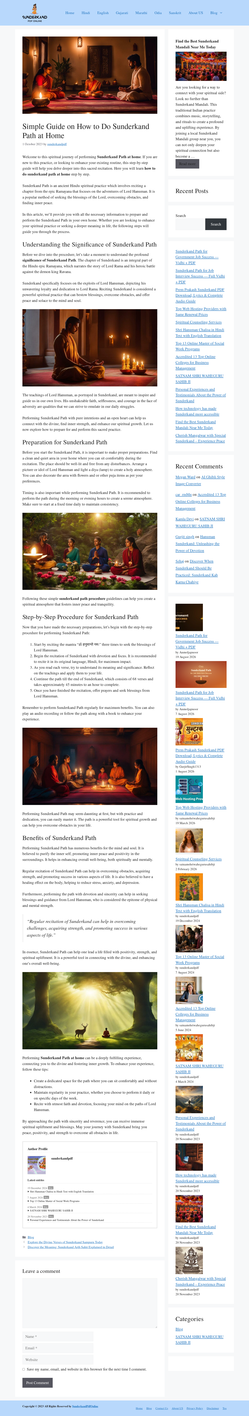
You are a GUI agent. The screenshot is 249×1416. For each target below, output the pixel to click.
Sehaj (180, 561)
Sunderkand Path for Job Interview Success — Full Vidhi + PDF (200, 276)
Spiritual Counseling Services (199, 322)
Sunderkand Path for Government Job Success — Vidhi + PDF (197, 257)
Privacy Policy (195, 1408)
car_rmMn (184, 494)
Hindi (86, 12)
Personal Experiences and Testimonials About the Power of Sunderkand (67, 1220)
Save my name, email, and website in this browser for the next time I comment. (87, 1369)
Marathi (141, 12)
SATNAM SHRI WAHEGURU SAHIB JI (51, 1210)
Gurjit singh (185, 536)
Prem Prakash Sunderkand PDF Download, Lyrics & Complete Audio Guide (200, 295)
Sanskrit (175, 12)
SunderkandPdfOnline (85, 1406)
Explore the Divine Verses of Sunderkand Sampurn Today (65, 1242)
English (103, 12)
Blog (213, 12)
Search (181, 215)
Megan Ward (185, 476)
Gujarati (122, 12)
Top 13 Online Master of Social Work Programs (54, 1201)
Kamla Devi (185, 518)
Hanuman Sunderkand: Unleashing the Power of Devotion (197, 543)
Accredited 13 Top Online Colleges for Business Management (195, 362)
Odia (158, 12)
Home (69, 12)
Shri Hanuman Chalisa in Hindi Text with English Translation (62, 1191)
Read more (187, 163)
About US (195, 12)
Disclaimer (213, 1408)
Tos (225, 1408)
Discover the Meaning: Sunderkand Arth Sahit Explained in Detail (71, 1247)
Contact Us (161, 1408)
